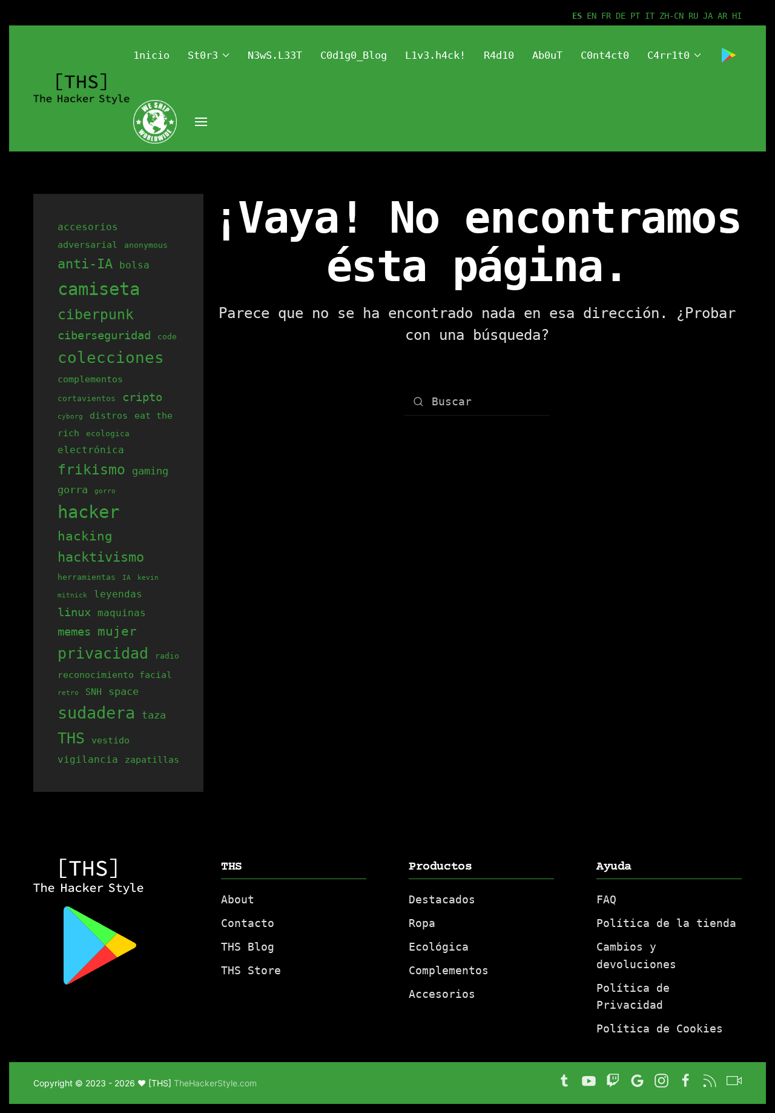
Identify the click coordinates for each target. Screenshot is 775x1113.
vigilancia (88, 759)
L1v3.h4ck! (435, 55)
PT (635, 16)
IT (650, 16)
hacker (88, 512)
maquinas (121, 613)
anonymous (146, 245)
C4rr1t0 (668, 55)
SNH (93, 691)
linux (74, 612)
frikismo (91, 469)
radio (167, 655)
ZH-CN (671, 16)
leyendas (118, 594)
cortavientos (87, 398)
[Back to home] (83, 88)
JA (708, 16)
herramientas (87, 577)
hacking (85, 535)
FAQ (606, 899)
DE (620, 16)
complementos (90, 379)
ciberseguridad (104, 335)
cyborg (70, 416)
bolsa (134, 265)
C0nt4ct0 (605, 55)
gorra (73, 489)
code (167, 336)
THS (71, 738)
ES (577, 16)
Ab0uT (547, 55)
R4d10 (499, 55)
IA (126, 578)
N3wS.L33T (275, 55)
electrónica (91, 450)
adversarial (87, 244)
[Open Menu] (201, 122)
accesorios (88, 227)
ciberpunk (96, 314)
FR (606, 16)
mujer (117, 631)
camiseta (99, 289)
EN (591, 16)
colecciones (111, 357)
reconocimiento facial (115, 674)
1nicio (151, 55)
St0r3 (203, 55)
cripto (142, 397)
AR (722, 16)
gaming (150, 471)
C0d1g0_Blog (353, 55)
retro (68, 693)
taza (154, 715)
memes (74, 631)
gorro (105, 491)
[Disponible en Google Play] (728, 55)
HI (737, 16)
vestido (110, 740)
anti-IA (85, 263)
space (123, 691)
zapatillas (152, 759)
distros (109, 415)
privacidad (103, 653)
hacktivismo (101, 557)
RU (693, 16)
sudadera (96, 712)
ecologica (108, 433)
